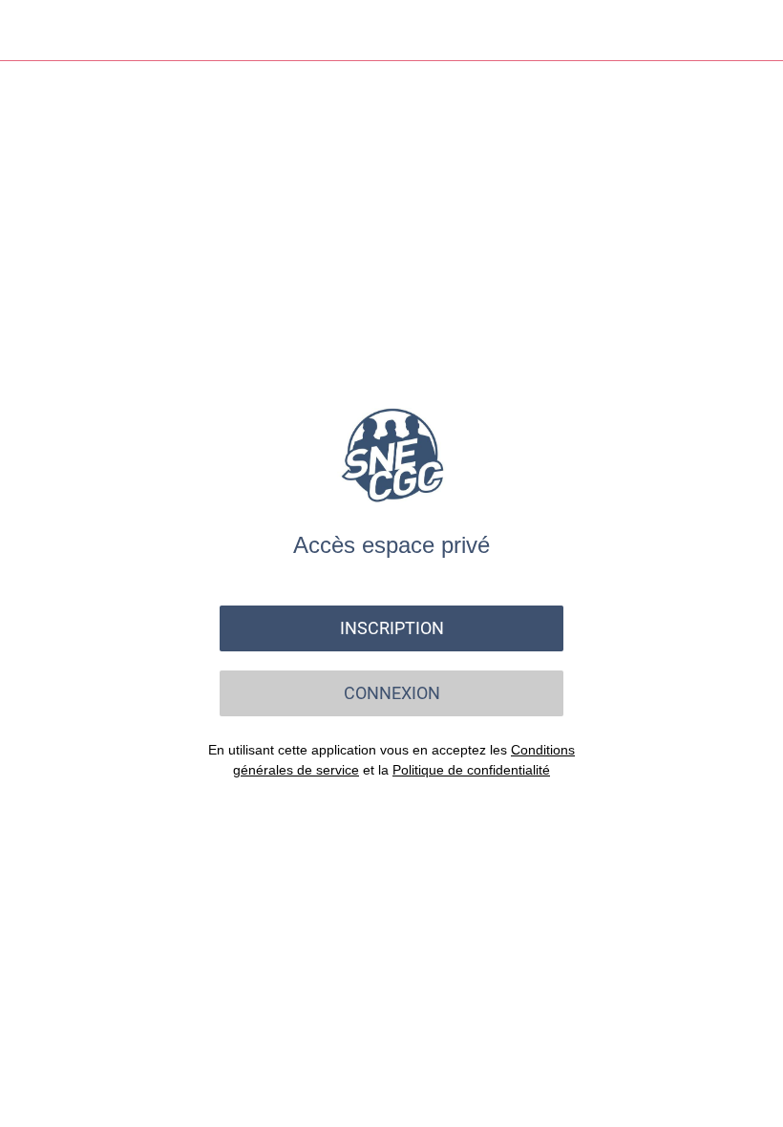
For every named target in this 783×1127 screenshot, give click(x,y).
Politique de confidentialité (471, 769)
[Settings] (752, 30)
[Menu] (30, 30)
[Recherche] (703, 30)
